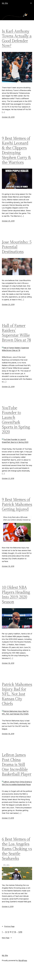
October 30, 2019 (8, 117)
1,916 (20, 932)
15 (8, 932)
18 (15, 932)
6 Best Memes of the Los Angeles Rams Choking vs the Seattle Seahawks (17, 849)
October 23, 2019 (8, 304)
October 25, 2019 (8, 221)
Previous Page (8, 926)
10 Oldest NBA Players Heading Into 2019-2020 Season (16, 594)
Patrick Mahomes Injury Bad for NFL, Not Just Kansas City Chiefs (17, 694)
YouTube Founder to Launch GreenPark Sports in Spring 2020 (16, 419)
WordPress (22, 960)
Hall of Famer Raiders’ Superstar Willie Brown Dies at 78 (16, 332)
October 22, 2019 (8, 387)
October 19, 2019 (8, 566)
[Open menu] (31, 3)
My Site (5, 3)
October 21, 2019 (8, 478)
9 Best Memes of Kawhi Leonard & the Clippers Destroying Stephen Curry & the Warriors (16, 150)
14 (6, 932)
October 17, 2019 (8, 818)
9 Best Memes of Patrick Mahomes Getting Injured (17, 504)
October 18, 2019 (8, 663)
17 (13, 932)
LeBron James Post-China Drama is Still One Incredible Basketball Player (16, 764)
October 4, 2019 (7, 906)
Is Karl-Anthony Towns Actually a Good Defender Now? (17, 38)
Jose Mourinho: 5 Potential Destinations (16, 247)
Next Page (7, 938)
